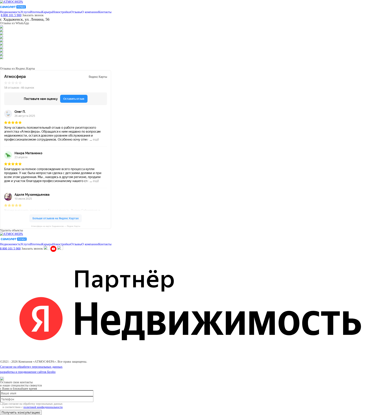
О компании (90, 12)
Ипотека (35, 12)
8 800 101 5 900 (11, 15)
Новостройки (61, 12)
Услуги (25, 12)
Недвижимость (10, 12)
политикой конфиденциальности (43, 407)
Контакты (105, 12)
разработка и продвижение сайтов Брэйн (28, 372)
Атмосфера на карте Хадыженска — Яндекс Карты (55, 226)
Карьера (46, 12)
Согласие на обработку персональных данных (31, 366)
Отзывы (76, 12)
